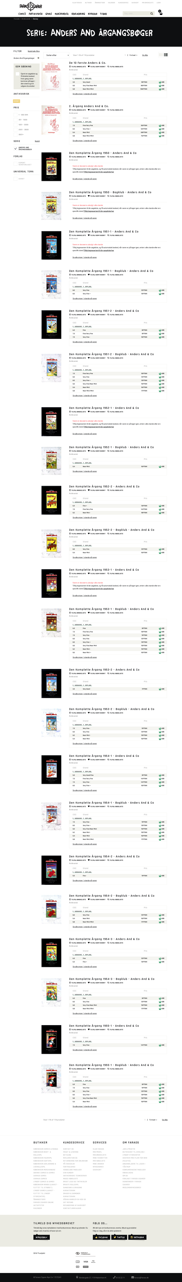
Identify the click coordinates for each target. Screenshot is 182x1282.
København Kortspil (42, 1161)
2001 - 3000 (23, 129)
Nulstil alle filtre (34, 51)
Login (159, 3)
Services (100, 1142)
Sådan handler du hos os (74, 1199)
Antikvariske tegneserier (75, 1175)
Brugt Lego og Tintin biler (75, 1181)
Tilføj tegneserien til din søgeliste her (99, 172)
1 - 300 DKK (23, 115)
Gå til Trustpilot (39, 1253)
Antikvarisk (26, 19)
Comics (22, 13)
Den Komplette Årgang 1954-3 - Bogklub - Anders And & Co (112, 979)
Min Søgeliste (99, 1161)
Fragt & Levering (70, 1152)
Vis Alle (145, 55)
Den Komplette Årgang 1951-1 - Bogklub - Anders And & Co (111, 271)
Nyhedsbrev (98, 1167)
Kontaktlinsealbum (72, 1208)
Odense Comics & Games (44, 1172)
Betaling (67, 1155)
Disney (35, 19)
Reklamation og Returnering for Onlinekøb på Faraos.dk (75, 1161)
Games (49, 13)
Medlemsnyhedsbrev (132, 1187)
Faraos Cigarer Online (43, 1202)
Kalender (111, 3)
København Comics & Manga (45, 1149)
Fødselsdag (128, 1172)
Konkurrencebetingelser (134, 1169)
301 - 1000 (22, 119)
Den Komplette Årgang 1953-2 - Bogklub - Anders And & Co (112, 709)
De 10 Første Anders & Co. (87, 63)
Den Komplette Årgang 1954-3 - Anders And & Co (104, 939)
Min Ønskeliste (99, 1155)
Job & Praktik (129, 1149)
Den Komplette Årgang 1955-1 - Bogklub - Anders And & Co (111, 1065)
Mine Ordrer (98, 1164)
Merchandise (62, 13)
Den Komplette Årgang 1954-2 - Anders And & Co (104, 856)
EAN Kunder (68, 1172)
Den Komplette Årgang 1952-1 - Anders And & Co (104, 408)
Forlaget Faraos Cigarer (134, 1178)
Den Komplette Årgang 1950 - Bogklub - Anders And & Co (110, 192)
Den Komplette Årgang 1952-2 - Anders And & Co (104, 486)
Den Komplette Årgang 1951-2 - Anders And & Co (104, 311)
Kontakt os (68, 1149)
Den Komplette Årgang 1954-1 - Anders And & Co (104, 756)
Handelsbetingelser (72, 1169)
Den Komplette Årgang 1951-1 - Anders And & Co (104, 231)
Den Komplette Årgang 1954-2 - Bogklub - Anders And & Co (112, 896)
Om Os (125, 1175)
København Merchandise (44, 1169)
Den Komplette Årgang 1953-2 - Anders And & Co (104, 670)
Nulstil (37, 141)
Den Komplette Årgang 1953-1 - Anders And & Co (104, 570)
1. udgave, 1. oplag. (82, 78)
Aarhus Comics (40, 1178)
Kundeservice (123, 3)
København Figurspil (42, 1158)
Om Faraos (131, 1142)
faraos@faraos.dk (141, 1278)
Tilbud (103, 13)
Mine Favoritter (100, 1158)
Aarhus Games (39, 1175)
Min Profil (97, 1152)
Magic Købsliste (70, 1178)
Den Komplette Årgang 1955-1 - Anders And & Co (104, 1026)
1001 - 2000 (23, 124)
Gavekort (135, 3)
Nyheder (92, 13)
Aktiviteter (38, 1205)
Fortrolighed (69, 1167)
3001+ (21, 134)
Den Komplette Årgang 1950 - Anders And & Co (103, 153)
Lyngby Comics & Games (43, 1181)
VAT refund (68, 1202)
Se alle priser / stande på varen (85, 94)
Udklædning (78, 13)
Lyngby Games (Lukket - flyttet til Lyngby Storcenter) (43, 1193)
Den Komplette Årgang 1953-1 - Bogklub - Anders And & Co (111, 609)
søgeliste (116, 67)
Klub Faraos (77, 3)
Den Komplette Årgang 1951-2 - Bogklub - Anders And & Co (111, 354)
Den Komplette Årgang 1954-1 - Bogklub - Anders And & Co (111, 803)
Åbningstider (100, 3)
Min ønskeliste (147, 3)
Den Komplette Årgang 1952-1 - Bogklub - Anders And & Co (111, 447)
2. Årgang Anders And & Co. (89, 106)
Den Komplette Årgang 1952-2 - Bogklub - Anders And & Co (112, 530)
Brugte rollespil (71, 1184)
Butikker (88, 3)
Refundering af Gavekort (74, 1205)
